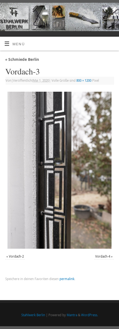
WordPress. (89, 315)
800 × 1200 (83, 80)
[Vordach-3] (59, 170)
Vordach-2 (16, 256)
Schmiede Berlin (22, 59)
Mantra (72, 315)
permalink (67, 279)
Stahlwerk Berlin (33, 315)
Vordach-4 (102, 256)
